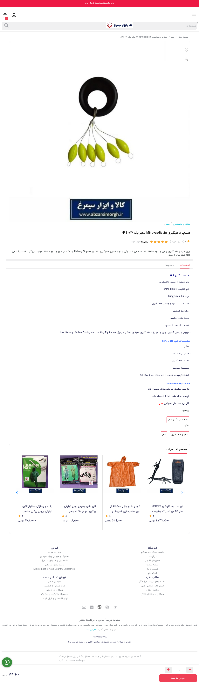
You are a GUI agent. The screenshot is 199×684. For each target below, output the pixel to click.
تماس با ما (152, 569)
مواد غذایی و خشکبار (54, 586)
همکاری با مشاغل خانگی (152, 594)
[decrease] (189, 670)
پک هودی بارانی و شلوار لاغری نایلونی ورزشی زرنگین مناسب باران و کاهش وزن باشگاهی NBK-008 (35, 509)
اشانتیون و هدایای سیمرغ (55, 560)
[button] (16, 492)
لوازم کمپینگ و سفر (178, 420)
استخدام (152, 573)
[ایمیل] (84, 607)
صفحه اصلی (183, 37)
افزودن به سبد (178, 678)
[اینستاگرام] (107, 607)
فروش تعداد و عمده (54, 577)
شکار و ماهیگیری (181, 224)
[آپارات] (99, 607)
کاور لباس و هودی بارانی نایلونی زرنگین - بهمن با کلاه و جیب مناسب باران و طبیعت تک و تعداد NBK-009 (79, 509)
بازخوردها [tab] (170, 265)
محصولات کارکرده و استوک (54, 594)
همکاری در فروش (54, 590)
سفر (172, 37)
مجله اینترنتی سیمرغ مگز (152, 581)
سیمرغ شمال (54, 581)
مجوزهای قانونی (152, 560)
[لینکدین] (91, 607)
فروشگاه (152, 547)
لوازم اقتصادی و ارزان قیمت (54, 598)
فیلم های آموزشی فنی (152, 586)
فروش (54, 547)
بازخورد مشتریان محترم (152, 552)
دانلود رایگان (153, 590)
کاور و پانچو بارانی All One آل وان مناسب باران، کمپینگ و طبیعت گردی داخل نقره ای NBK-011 (123, 509)
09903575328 (100, 637)
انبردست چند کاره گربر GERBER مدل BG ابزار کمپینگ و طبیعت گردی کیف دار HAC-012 (167, 509)
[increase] (168, 670)
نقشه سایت (152, 565)
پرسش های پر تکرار (54, 565)
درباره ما (152, 556)
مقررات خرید (54, 552)
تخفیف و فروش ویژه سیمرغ (54, 556)
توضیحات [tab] (185, 265)
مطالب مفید (152, 577)
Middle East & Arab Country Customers (54, 569)
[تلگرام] (115, 607)
